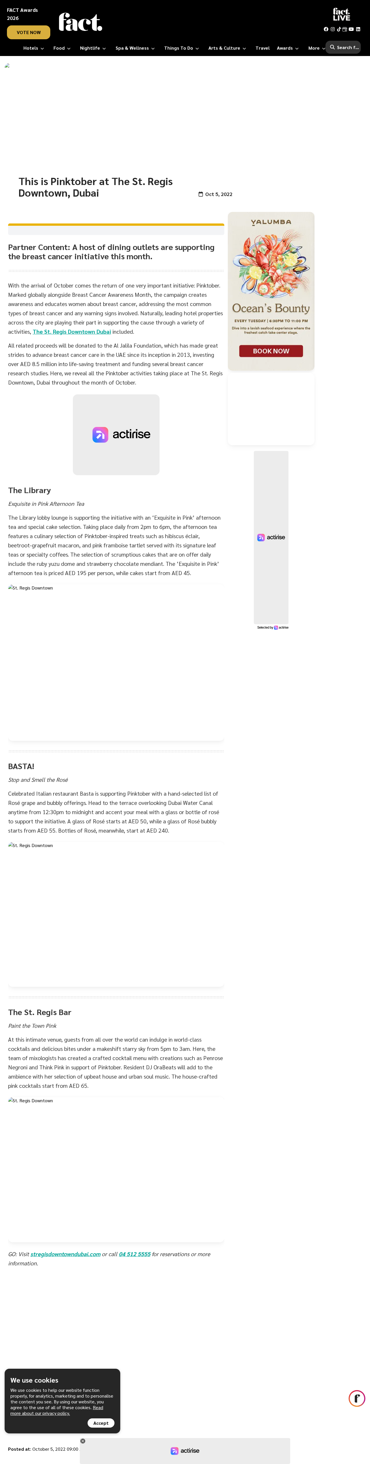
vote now (29, 32)
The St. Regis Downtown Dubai (72, 331)
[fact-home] (81, 22)
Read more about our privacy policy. (56, 1410)
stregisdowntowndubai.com (65, 1254)
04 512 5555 (134, 1254)
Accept (101, 1423)
